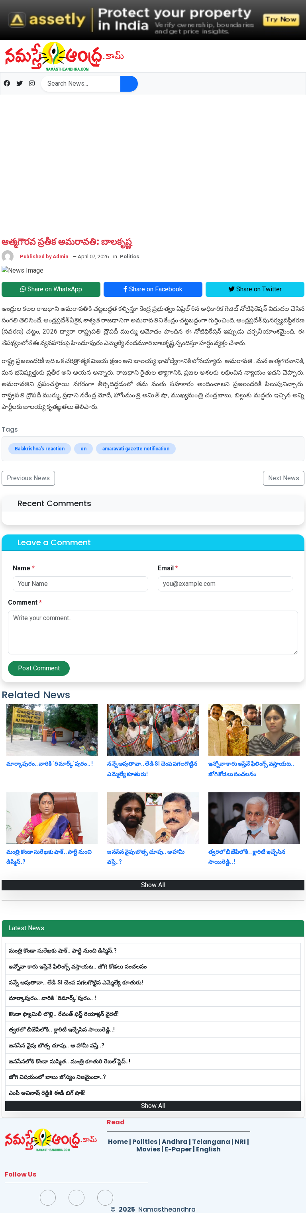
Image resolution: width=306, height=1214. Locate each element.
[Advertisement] (153, 160)
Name (24, 568)
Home (118, 1141)
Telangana (211, 1141)
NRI (240, 1141)
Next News (283, 478)
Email (168, 568)
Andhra (175, 1141)
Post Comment (39, 668)
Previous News (28, 478)
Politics (144, 1141)
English (208, 1149)
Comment (25, 602)
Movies (148, 1149)
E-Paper (178, 1149)
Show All (153, 885)
